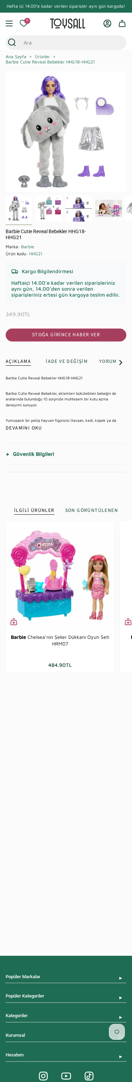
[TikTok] (89, 1076)
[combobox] (59, 42)
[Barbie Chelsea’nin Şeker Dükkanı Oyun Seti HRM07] (60, 575)
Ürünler (42, 56)
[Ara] (12, 42)
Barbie (27, 246)
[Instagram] (43, 1076)
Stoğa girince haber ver (66, 334)
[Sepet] (122, 23)
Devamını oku (24, 428)
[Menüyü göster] (9, 23)
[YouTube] (66, 1076)
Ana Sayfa (16, 56)
